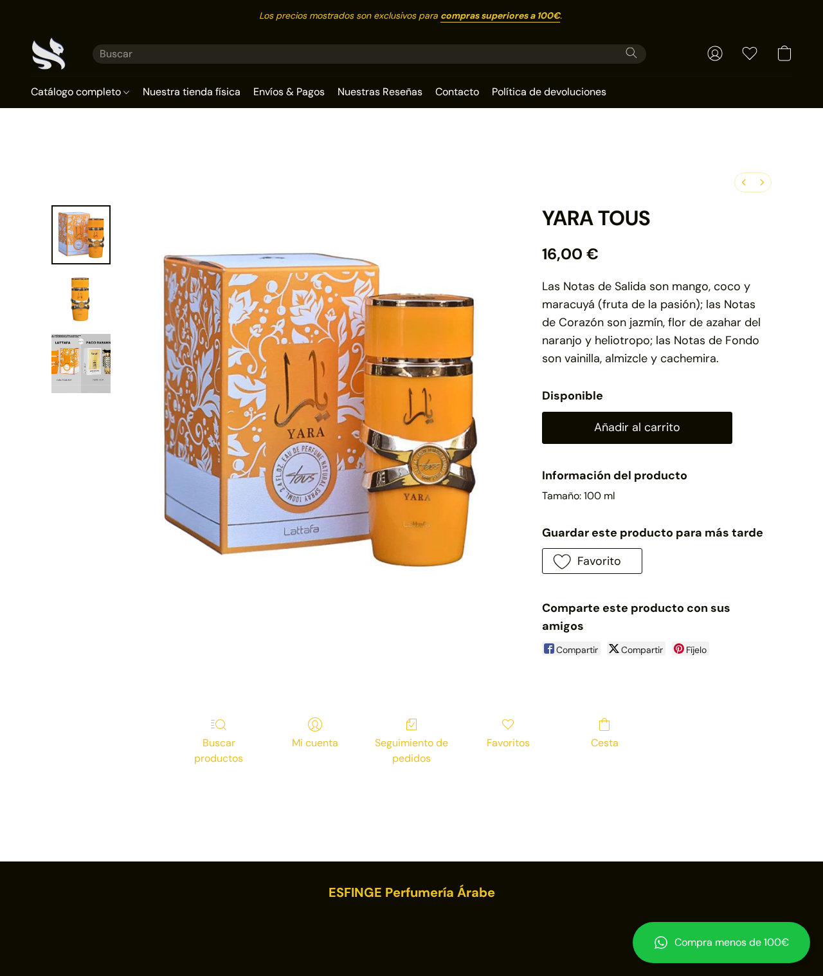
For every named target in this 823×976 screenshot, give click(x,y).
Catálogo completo (77, 91)
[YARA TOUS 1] (81, 299)
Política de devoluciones (549, 91)
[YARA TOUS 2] (81, 363)
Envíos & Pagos (289, 91)
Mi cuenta (315, 743)
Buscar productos (218, 750)
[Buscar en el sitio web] (631, 53)
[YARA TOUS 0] (81, 234)
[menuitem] (744, 182)
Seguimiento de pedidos (411, 750)
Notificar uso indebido (412, 919)
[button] (721, 942)
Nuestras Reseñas (380, 91)
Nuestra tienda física (191, 91)
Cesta (605, 743)
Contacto (457, 91)
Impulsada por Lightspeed (411, 941)
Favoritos (508, 743)
